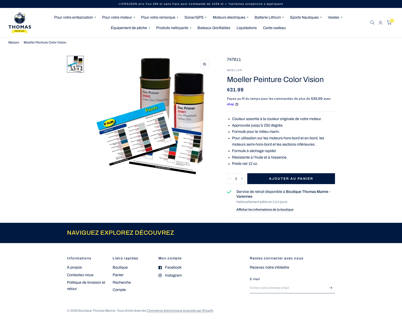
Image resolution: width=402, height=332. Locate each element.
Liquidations (247, 28)
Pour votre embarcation (73, 17)
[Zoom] (204, 64)
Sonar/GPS (194, 17)
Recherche (122, 282)
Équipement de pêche (129, 28)
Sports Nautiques (304, 17)
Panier (118, 275)
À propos (74, 267)
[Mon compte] (380, 22)
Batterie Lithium (268, 17)
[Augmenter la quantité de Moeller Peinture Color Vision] (242, 178)
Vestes (333, 17)
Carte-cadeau (274, 28)
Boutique (120, 267)
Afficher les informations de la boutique (265, 209)
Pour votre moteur (117, 17)
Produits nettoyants (172, 28)
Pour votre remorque (158, 17)
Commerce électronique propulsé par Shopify (180, 310)
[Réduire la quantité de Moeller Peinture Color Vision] (230, 178)
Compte (119, 290)
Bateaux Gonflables (213, 28)
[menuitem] (75, 17)
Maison (13, 42)
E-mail (255, 279)
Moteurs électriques (229, 17)
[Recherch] (372, 22)
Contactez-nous (80, 275)
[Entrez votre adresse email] (331, 287)
